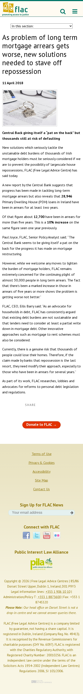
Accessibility (41, 471)
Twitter (36, 534)
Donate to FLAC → (41, 424)
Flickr (56, 534)
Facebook (26, 534)
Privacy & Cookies (42, 462)
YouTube (46, 534)
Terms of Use (42, 454)
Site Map (41, 480)
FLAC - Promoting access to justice (15, 7)
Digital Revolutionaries (41, 681)
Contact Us (41, 489)
